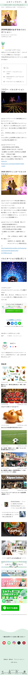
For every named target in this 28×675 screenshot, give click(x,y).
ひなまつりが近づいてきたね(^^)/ (9, 406)
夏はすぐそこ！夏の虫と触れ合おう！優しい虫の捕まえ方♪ (13, 385)
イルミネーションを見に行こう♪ (15, 81)
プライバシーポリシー (19, 659)
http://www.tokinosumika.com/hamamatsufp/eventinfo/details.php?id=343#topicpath (13, 250)
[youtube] (15, 346)
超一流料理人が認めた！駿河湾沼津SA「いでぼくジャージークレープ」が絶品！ (13, 471)
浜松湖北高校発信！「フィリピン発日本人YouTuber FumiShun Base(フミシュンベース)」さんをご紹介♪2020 (18, 505)
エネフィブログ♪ (14, 2)
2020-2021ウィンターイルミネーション (15, 77)
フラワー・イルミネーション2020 (14, 72)
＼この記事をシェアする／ (14, 320)
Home (2, 7)
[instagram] (13, 346)
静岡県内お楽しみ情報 (11, 7)
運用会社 (11, 659)
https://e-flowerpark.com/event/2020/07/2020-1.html (12, 163)
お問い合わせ (14, 662)
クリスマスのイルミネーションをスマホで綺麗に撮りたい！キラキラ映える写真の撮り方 (10, 514)
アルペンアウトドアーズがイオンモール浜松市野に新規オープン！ (13, 493)
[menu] (25, 2)
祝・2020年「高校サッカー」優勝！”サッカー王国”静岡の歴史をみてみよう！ (13, 448)
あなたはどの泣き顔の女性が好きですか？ (12, 427)
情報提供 (6, 659)
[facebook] (10, 346)
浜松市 (10, 336)
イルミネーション (17, 336)
